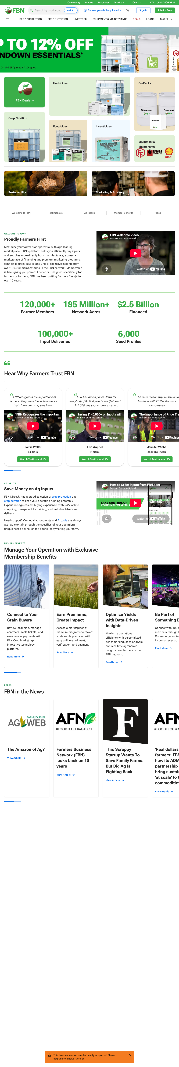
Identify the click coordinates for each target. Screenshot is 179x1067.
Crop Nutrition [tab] (58, 19)
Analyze (88, 2)
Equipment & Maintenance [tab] (109, 19)
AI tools (62, 520)
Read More (13, 656)
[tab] (21, 213)
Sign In (143, 10)
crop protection (61, 496)
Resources (103, 2)
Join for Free (164, 10)
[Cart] (128, 10)
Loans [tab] (150, 19)
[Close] (130, 1055)
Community (73, 2)
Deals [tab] (137, 19)
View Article (14, 758)
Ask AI (70, 10)
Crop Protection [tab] (30, 19)
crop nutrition (12, 500)
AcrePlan (119, 2)
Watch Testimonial (31, 459)
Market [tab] (165, 19)
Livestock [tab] (80, 19)
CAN (135, 2)
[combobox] (49, 10)
